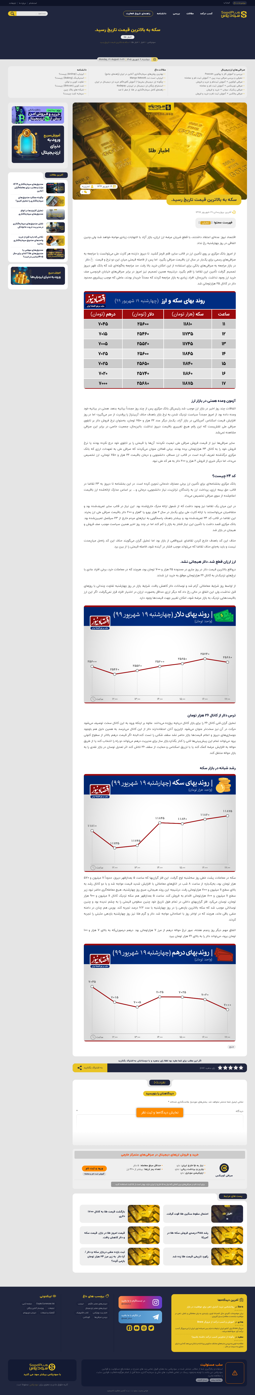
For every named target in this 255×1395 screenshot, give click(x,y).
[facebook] (129, 1328)
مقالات (190, 13)
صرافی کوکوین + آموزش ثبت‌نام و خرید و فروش (219, 81)
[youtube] (136, 1328)
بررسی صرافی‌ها (100, 1317)
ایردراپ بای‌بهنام (29, 1312)
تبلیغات (12, 3)
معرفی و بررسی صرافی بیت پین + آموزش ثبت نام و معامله (213, 78)
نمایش (205, 223)
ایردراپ (227, 2)
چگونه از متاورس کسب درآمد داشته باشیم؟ (213, 1337)
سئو (135, 1391)
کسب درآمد (206, 13)
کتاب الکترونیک (82, 1312)
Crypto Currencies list (45, 1303)
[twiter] (151, 1328)
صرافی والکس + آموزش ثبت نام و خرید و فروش (219, 93)
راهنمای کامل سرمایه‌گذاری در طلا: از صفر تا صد (140, 89)
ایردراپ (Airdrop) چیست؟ (71, 74)
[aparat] (144, 1328)
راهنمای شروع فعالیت (138, 13)
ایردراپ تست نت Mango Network (146, 78)
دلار (87, 260)
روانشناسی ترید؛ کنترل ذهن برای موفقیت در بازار (210, 1306)
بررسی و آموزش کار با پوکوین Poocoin (223, 74)
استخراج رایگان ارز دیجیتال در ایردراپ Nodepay (140, 85)
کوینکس (86, 1317)
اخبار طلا (128, 37)
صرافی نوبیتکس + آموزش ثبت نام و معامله (221, 85)
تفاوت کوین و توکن (74, 81)
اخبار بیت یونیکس (100, 1312)
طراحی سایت (143, 1391)
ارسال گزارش (202, 1380)
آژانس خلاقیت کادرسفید (116, 1391)
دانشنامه (161, 13)
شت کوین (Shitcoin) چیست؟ (69, 85)
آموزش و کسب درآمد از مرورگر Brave (215, 1322)
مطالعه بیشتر (216, 1380)
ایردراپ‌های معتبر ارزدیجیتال (96, 1308)
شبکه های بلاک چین (74, 89)
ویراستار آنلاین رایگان (35, 1308)
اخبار (143, 42)
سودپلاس (151, 42)
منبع (231, 1046)
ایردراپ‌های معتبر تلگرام (97, 1303)
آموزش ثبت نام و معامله (94, 1174)
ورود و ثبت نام (94, 1168)
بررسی (176, 13)
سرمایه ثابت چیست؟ (73, 93)
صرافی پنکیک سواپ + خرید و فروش (224, 89)
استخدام (33, 3)
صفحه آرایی (27, 1303)
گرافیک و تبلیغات (47, 1312)
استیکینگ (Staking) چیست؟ (69, 78)
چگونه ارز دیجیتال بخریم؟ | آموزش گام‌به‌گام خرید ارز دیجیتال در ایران (129, 81)
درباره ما (22, 3)
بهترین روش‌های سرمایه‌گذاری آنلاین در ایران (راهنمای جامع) (134, 74)
